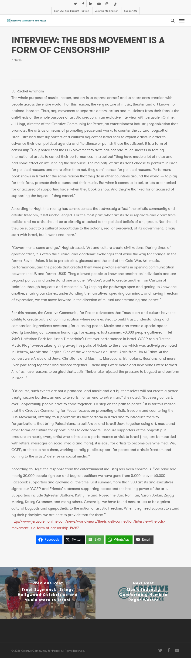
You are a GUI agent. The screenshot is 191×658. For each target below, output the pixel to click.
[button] (181, 20)
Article (16, 60)
